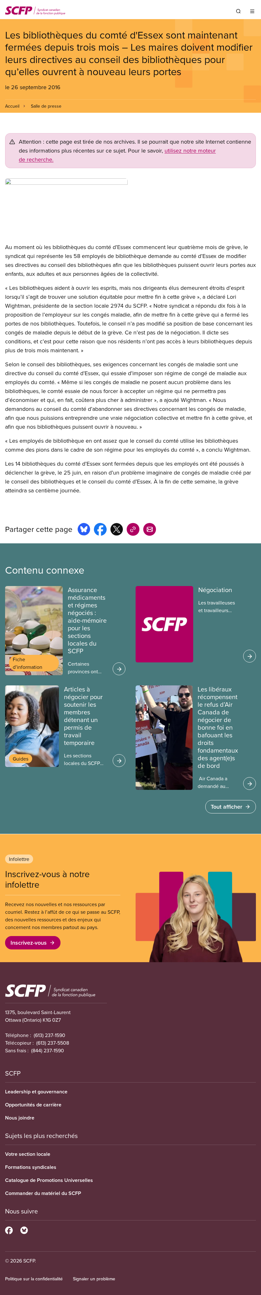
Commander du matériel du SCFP (43, 1193)
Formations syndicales (30, 1167)
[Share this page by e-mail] (149, 530)
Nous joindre (19, 1117)
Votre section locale (27, 1154)
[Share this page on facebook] (100, 530)
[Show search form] (238, 11)
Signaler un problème (94, 1279)
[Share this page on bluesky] (84, 530)
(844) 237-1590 (47, 1050)
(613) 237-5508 (52, 1042)
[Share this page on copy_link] (133, 530)
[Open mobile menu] (252, 11)
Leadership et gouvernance (36, 1091)
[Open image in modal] (130, 210)
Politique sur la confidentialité (34, 1279)
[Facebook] (9, 1229)
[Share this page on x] (116, 530)
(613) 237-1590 (49, 1035)
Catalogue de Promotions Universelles (49, 1180)
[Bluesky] (24, 1229)
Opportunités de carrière (33, 1104)
